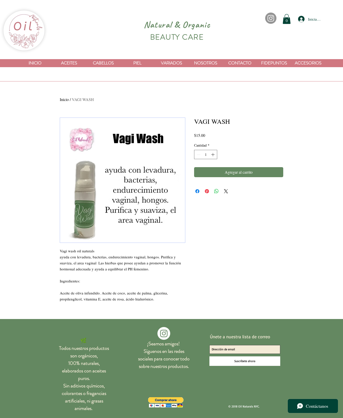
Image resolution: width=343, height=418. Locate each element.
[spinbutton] (205, 154)
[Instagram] (270, 18)
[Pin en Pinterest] (207, 191)
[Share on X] (226, 191)
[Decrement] (198, 154)
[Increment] (213, 154)
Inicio (64, 99)
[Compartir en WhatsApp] (216, 191)
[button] (286, 19)
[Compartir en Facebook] (197, 191)
